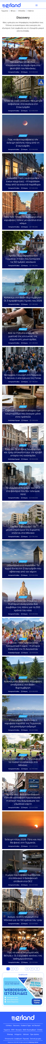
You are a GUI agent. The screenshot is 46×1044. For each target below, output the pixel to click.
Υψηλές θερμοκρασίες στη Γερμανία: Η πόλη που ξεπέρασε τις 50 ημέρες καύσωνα (23, 258)
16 (27, 969)
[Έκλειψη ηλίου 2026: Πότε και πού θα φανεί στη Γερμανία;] (23, 830)
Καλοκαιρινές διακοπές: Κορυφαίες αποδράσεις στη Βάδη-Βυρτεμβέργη (23, 684)
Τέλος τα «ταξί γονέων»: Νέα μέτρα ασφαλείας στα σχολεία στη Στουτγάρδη (23, 104)
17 (31, 969)
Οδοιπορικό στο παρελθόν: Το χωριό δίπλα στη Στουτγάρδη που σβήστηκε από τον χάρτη (23, 568)
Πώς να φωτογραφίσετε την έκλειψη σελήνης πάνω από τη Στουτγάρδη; (23, 142)
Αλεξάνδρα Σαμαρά (14, 420)
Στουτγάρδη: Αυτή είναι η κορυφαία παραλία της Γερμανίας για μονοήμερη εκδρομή (23, 723)
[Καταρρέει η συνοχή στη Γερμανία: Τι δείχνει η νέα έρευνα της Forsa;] (23, 366)
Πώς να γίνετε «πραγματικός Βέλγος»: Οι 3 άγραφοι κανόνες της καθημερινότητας (23, 955)
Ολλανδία (23, 174)
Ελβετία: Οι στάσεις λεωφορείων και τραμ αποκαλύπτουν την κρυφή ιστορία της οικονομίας (23, 452)
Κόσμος (25, 72)
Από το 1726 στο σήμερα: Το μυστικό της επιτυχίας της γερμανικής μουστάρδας (23, 336)
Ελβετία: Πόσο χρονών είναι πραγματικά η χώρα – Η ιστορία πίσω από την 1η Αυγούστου (23, 645)
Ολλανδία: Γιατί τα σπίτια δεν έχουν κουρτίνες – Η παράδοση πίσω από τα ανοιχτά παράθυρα (23, 181)
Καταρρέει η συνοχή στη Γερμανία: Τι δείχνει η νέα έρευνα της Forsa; (23, 376)
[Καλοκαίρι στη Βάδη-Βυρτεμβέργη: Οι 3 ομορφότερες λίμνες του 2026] (23, 288)
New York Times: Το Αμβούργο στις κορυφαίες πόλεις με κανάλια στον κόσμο (23, 220)
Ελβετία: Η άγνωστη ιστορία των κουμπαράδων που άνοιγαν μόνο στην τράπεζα (23, 413)
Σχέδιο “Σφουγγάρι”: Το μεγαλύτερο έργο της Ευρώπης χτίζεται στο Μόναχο (23, 529)
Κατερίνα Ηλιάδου (13, 72)
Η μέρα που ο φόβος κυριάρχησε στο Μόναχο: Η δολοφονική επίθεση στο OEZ (22, 878)
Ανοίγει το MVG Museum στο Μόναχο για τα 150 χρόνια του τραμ (23, 918)
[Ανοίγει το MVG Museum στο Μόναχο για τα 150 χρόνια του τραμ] (23, 907)
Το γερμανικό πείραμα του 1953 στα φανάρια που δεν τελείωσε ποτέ (23, 491)
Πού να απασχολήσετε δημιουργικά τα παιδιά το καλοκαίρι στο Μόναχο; (23, 762)
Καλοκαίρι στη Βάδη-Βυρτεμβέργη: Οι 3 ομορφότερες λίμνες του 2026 (23, 299)
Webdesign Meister (33, 1042)
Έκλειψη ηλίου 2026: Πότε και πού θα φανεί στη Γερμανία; (23, 841)
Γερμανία (23, 58)
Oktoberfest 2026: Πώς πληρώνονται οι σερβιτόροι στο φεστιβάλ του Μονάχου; (23, 65)
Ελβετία (23, 406)
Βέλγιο (23, 790)
